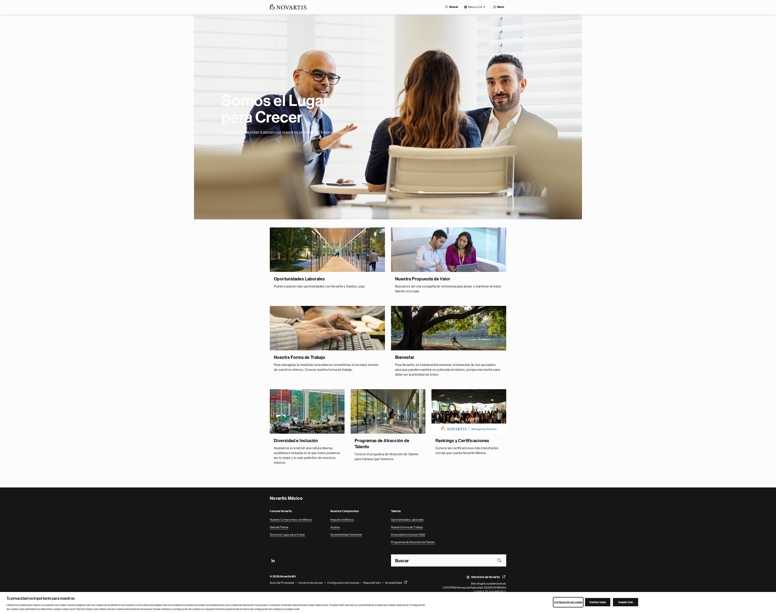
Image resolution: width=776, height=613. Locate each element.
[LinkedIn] (273, 560)
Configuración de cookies (343, 582)
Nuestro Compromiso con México (291, 519)
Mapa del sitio (372, 582)
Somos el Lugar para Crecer (287, 534)
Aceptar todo (625, 602)
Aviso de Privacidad (282, 582)
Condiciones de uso (310, 582)
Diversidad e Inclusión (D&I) (408, 534)
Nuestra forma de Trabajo (407, 527)
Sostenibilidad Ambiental (346, 534)
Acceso (335, 527)
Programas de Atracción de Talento (413, 542)
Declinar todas (597, 602)
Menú (500, 7)
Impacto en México (342, 519)
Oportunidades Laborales (407, 519)
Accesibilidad (393, 582)
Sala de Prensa (279, 527)
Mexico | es (475, 6)
